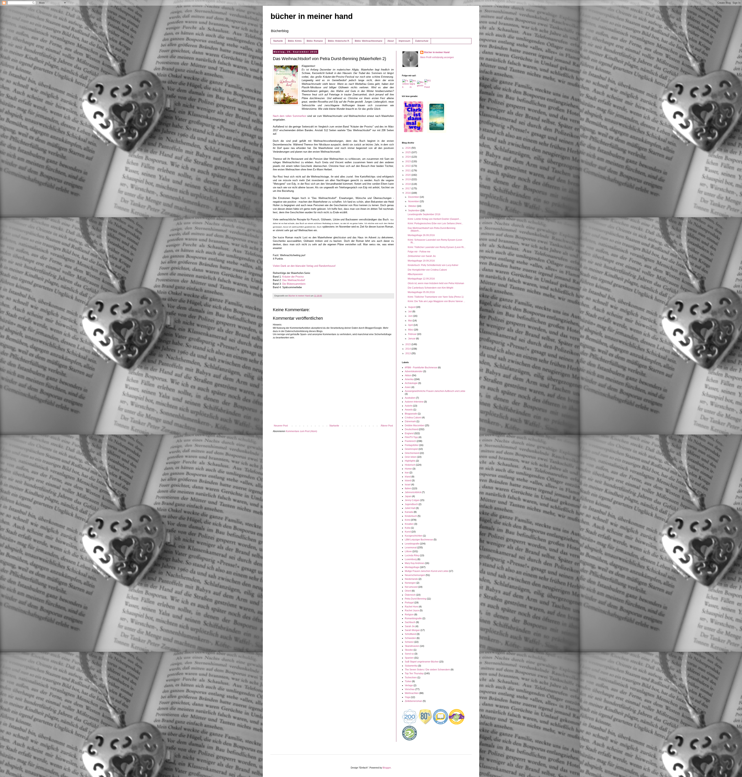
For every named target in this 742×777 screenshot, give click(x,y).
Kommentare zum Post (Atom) (301, 431)
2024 (408, 156)
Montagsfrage (412, 567)
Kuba (407, 527)
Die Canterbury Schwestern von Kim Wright (430, 287)
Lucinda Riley (412, 555)
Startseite (278, 41)
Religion (409, 614)
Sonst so (409, 653)
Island (408, 480)
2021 (408, 170)
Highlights (410, 460)
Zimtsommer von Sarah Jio (422, 256)
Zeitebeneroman (413, 701)
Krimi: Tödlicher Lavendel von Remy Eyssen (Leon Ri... (436, 247)
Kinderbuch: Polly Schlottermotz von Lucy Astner (433, 265)
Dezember (414, 197)
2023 (408, 161)
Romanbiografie (413, 618)
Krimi (407, 520)
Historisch (410, 465)
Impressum (404, 41)
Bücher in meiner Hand (436, 52)
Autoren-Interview (414, 401)
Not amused (411, 587)
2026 (408, 148)
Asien (408, 387)
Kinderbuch (411, 516)
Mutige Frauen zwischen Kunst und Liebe (426, 571)
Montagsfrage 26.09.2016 (421, 235)
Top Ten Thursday (414, 673)
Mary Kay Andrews (414, 563)
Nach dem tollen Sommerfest (289, 116)
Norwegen (410, 583)
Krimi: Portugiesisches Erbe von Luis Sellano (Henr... (435, 223)
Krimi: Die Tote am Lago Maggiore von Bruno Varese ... (436, 301)
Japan (408, 496)
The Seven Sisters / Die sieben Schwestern (427, 669)
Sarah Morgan (412, 630)
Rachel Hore (411, 606)
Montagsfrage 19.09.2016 (421, 260)
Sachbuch (410, 622)
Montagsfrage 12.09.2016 (421, 278)
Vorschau (410, 689)
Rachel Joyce (412, 610)
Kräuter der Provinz (293, 276)
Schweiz (409, 642)
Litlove (408, 551)
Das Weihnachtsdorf (293, 280)
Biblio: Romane (315, 41)
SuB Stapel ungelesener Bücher (422, 661)
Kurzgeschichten (413, 535)
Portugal (409, 602)
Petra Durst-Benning (415, 598)
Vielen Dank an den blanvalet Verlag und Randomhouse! (304, 265)
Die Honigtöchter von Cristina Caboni (427, 269)
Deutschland (411, 429)
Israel (408, 484)
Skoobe (409, 650)
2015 (408, 344)
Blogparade (411, 413)
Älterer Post (387, 425)
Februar (412, 334)
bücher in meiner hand (312, 16)
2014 (408, 348)
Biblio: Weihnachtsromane (368, 41)
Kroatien (409, 524)
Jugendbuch (411, 504)
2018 (408, 184)
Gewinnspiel (411, 449)
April (411, 325)
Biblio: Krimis (295, 41)
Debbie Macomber (414, 425)
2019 (408, 179)
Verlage (409, 685)
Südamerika (411, 665)
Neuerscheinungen (415, 575)
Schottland (410, 634)
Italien (408, 488)
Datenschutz (421, 41)
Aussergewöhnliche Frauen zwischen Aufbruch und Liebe (435, 391)
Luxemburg (411, 559)
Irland (408, 476)
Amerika (409, 379)
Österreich (410, 595)
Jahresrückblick (413, 492)
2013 (408, 353)
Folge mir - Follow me (419, 251)
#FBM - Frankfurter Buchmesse (421, 367)
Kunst (408, 531)
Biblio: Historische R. (339, 41)
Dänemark (410, 421)
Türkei (408, 681)
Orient (408, 590)
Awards (409, 409)
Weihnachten (412, 693)
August (412, 307)
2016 (408, 193)
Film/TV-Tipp (411, 437)
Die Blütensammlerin (293, 283)
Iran (407, 472)
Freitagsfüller (412, 445)
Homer (408, 468)
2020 (408, 175)
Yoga (407, 697)
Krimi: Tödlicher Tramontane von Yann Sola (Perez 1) (436, 297)
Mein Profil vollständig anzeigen (437, 57)
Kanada (409, 512)
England (409, 433)
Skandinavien (412, 646)
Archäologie (411, 383)
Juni (410, 316)
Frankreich (410, 441)
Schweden (410, 638)
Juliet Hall (410, 508)
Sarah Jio (410, 626)
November (414, 201)
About (390, 41)
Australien (410, 398)
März (411, 329)
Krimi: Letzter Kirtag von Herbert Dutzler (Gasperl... (434, 219)
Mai (410, 320)
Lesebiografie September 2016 (424, 214)
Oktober (412, 206)
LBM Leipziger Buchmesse (419, 539)
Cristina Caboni (413, 417)
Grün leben (411, 457)
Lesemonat (411, 547)
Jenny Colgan (412, 500)
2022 (408, 166)
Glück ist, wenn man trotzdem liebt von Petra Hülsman (436, 283)
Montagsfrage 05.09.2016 (421, 292)
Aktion (408, 375)
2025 (408, 152)
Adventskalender (414, 371)
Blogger (387, 767)
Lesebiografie (412, 543)
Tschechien (411, 677)
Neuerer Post (281, 425)
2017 (408, 188)
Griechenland (412, 453)
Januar (412, 338)
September (414, 210)
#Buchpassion (415, 274)
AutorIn (408, 405)
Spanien (409, 657)
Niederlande (411, 579)
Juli (410, 311)
